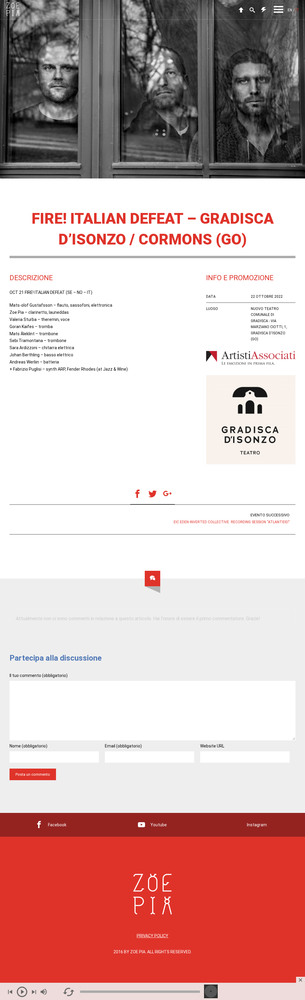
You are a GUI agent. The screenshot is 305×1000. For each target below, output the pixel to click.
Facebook (57, 824)
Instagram (257, 824)
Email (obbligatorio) (123, 746)
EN (290, 10)
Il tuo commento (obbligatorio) (39, 675)
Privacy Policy (152, 935)
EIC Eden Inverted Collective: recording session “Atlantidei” (232, 518)
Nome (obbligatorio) (28, 746)
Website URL (212, 746)
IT (297, 10)
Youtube (158, 824)
